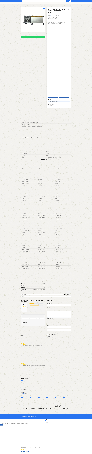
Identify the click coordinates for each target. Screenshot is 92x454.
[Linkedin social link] (52, 106)
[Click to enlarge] (23, 30)
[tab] (45, 110)
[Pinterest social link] (51, 106)
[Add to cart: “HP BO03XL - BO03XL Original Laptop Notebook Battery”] (39, 406)
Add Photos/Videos (50, 318)
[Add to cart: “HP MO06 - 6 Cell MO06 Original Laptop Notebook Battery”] (56, 404)
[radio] (48, 309)
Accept (1, 424)
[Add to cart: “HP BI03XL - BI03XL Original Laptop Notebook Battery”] (30, 406)
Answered (68, 294)
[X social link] (50, 106)
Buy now (64, 97)
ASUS (68, 9)
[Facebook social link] (49, 106)
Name (48, 325)
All (65, 294)
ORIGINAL (51, 105)
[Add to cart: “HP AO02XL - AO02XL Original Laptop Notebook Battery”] (22, 406)
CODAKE (35, 416)
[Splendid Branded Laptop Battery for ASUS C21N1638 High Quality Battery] (25, 383)
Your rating (48, 307)
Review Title (49, 303)
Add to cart (53, 97)
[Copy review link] (24, 329)
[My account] (68, 1)
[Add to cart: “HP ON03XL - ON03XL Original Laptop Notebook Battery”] (64, 406)
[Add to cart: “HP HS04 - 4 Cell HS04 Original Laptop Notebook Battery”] (47, 406)
